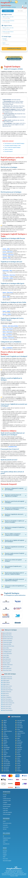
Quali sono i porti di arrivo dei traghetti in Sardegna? (14, 502)
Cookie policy (5, 810)
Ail (3, 836)
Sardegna (19, 756)
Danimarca (6, 736)
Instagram (5, 854)
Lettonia (19, 734)
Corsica (5, 729)
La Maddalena (20, 731)
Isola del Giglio (7, 761)
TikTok (4, 856)
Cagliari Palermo (6, 682)
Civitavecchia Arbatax (7, 640)
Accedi (4, 821)
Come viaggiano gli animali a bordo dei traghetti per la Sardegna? (14, 580)
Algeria (4, 722)
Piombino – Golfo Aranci (8, 254)
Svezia (18, 763)
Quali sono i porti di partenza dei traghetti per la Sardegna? (13, 495)
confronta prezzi (14, 48)
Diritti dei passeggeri (7, 814)
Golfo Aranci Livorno (7, 686)
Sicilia (18, 758)
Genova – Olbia (6, 296)
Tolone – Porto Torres (7, 331)
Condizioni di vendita (7, 800)
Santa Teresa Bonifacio (8, 710)
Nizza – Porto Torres (7, 334)
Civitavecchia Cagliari (7, 642)
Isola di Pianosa (7, 765)
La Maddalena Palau (7, 651)
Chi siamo (5, 794)
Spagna (18, 760)
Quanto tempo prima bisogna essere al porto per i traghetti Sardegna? (14, 573)
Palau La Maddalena (7, 697)
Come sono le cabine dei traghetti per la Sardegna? (14, 586)
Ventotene (19, 770)
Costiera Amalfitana (8, 731)
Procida (18, 754)
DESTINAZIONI (15, 716)
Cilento (5, 727)
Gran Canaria (6, 749)
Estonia (5, 740)
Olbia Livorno (6, 695)
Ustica (18, 768)
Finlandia (5, 742)
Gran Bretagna (7, 747)
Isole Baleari (6, 768)
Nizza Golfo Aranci (7, 659)
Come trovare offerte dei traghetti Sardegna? (13, 560)
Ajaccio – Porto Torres (8, 328)
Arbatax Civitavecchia (7, 676)
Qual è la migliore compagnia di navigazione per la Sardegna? (12, 534)
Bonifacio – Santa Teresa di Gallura (10, 325)
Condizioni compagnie (7, 804)
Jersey (18, 729)
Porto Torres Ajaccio (7, 699)
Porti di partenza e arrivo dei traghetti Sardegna (14, 143)
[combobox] (14, 18)
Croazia (5, 734)
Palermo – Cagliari (7, 314)
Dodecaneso (6, 738)
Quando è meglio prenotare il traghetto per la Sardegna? (14, 554)
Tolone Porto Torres (7, 670)
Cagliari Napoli (6, 680)
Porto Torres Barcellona (8, 700)
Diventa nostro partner (7, 823)
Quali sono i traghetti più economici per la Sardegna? (14, 547)
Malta (18, 738)
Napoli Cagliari (6, 657)
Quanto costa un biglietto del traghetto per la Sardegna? (14, 541)
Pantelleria (19, 749)
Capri (5, 724)
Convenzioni (5, 825)
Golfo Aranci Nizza (7, 687)
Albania (5, 720)
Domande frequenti (8, 151)
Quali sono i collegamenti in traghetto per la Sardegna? (14, 489)
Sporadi (18, 761)
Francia (5, 743)
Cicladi (5, 725)
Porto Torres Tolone (7, 708)
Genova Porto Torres (7, 649)
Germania (6, 745)
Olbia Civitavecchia (7, 691)
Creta (5, 733)
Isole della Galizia (21, 720)
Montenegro (20, 742)
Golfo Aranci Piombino (8, 689)
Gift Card (4, 829)
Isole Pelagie (20, 725)
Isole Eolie (19, 724)
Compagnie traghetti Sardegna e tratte (12, 145)
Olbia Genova (6, 693)
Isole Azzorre (6, 767)
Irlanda (5, 754)
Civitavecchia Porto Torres (8, 646)
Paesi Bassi (19, 747)
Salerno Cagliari (6, 666)
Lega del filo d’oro (6, 843)
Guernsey (6, 752)
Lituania (19, 736)
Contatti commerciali (7, 798)
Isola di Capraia (7, 763)
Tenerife (19, 765)
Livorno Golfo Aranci (7, 653)
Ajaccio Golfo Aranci (7, 633)
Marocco (19, 740)
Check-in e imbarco (8, 149)
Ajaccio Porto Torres (7, 634)
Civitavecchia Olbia (7, 644)
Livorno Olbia (6, 655)
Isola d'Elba (6, 760)
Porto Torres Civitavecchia (8, 702)
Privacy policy (5, 808)
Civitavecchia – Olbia (7, 270)
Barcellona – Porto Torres (8, 337)
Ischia (5, 758)
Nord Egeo (19, 743)
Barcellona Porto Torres (8, 636)
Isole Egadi (19, 722)
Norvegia (19, 745)
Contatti (4, 796)
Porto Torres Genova (7, 704)
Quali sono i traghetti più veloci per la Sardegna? (14, 515)
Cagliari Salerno (6, 684)
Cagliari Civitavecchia (7, 678)
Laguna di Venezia (21, 733)
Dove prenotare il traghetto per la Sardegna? (13, 567)
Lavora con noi (5, 827)
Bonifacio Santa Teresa (8, 638)
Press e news (5, 858)
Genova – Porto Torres (8, 292)
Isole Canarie (6, 770)
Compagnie (5, 802)
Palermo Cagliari (6, 662)
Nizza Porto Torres (7, 660)
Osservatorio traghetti (7, 860)
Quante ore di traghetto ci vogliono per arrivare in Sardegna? (14, 521)
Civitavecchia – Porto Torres (9, 275)
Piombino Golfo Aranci (8, 664)
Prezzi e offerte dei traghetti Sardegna (12, 147)
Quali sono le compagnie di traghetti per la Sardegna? (15, 528)
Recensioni (5, 850)
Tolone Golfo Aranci (7, 668)
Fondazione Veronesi (6, 838)
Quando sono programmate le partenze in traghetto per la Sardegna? (14, 508)
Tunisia (18, 767)
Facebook (4, 852)
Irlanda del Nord (7, 756)
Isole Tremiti (20, 727)
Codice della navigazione (7, 812)
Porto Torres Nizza (7, 706)
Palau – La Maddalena (7, 347)
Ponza (18, 752)
